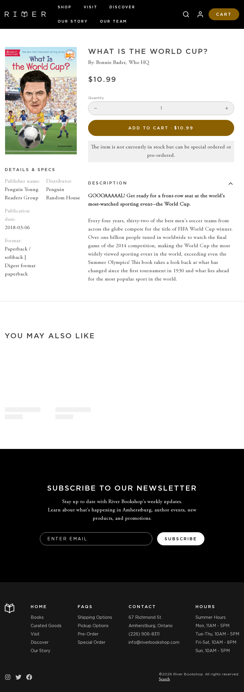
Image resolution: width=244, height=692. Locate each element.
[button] (161, 128)
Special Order (91, 642)
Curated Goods (46, 625)
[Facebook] (29, 677)
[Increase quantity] (227, 108)
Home (39, 606)
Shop (65, 7)
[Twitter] (18, 677)
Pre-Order (88, 634)
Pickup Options (93, 625)
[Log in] (198, 14)
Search (164, 679)
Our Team (113, 21)
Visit (91, 7)
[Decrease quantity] (95, 108)
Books (37, 617)
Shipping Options (95, 617)
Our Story (73, 21)
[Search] (184, 14)
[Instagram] (8, 677)
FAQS (85, 606)
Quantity (96, 97)
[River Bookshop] (25, 14)
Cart (224, 14)
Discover (122, 7)
